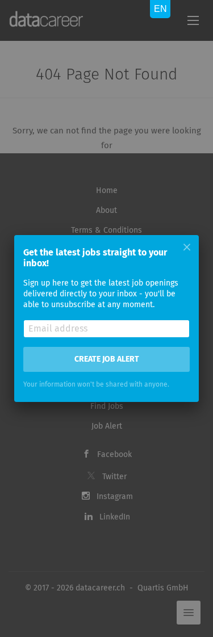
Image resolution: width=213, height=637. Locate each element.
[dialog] (106, 318)
